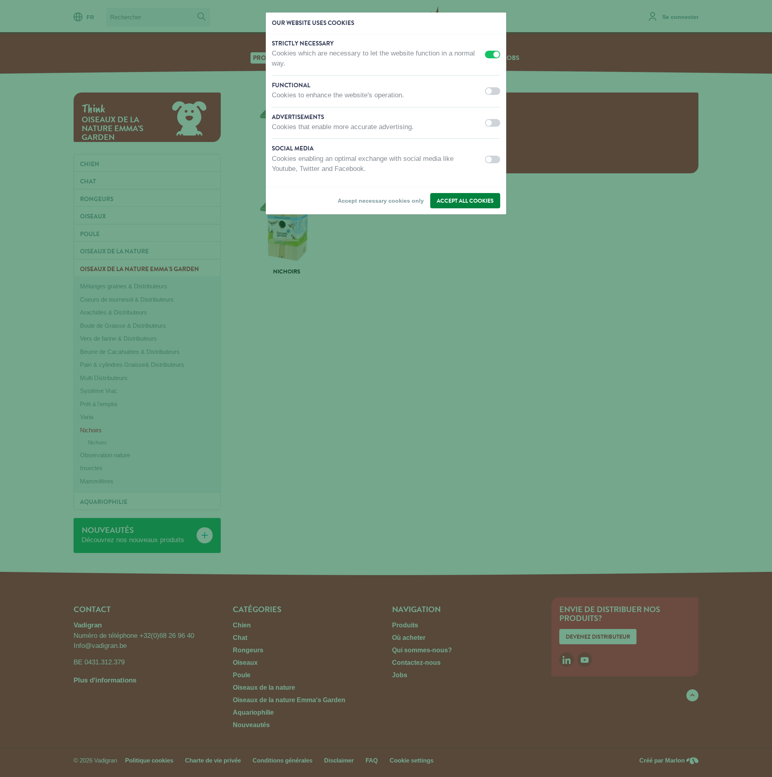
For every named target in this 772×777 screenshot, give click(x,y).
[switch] (492, 54)
